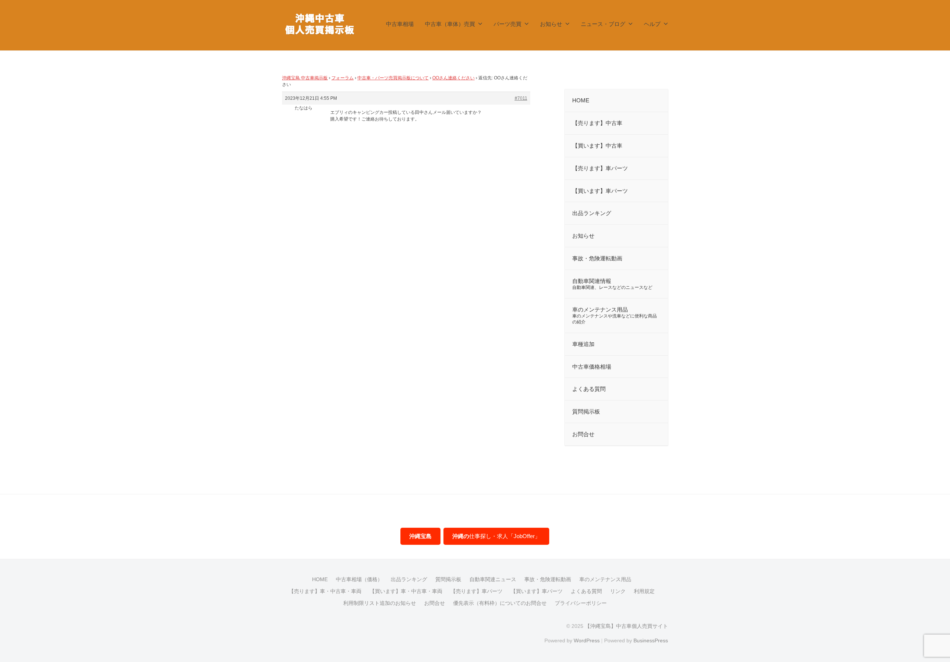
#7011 (521, 98)
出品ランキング (409, 579)
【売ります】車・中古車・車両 (325, 591)
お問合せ (434, 603)
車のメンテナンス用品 (605, 579)
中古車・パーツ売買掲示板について (393, 77)
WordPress (587, 640)
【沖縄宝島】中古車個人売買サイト (626, 626)
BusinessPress (650, 640)
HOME (320, 579)
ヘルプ (652, 24)
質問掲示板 (448, 579)
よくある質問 (586, 591)
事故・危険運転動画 (547, 579)
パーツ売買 (507, 24)
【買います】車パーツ (537, 591)
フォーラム (342, 77)
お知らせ (551, 24)
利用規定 (644, 591)
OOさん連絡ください (453, 77)
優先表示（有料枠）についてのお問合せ (500, 603)
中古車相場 (400, 24)
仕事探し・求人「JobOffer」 (496, 536)
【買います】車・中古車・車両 (406, 591)
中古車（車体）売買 (450, 24)
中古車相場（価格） (359, 579)
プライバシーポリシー (581, 603)
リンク (618, 591)
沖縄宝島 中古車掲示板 (305, 77)
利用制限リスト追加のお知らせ (379, 603)
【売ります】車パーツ (476, 591)
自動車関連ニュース (492, 579)
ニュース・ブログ (603, 24)
